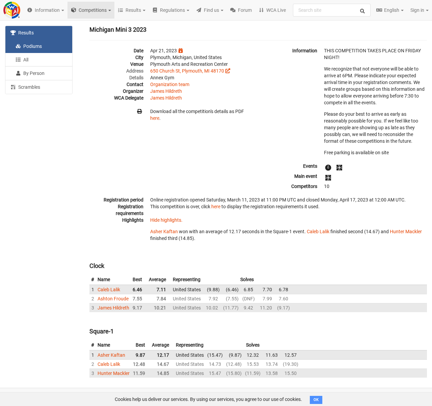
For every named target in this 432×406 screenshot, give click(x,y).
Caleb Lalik (318, 231)
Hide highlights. (166, 220)
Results (25, 32)
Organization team (169, 84)
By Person (33, 73)
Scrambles (28, 87)
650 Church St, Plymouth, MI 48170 (187, 71)
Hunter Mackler (406, 231)
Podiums (32, 46)
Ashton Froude (113, 298)
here (154, 118)
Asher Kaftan (164, 231)
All (25, 59)
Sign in (417, 10)
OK (316, 400)
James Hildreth (166, 91)
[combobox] (332, 10)
